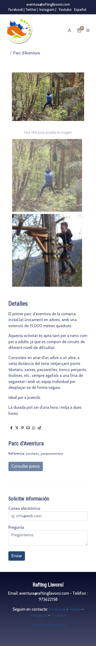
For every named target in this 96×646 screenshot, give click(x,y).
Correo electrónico (24, 508)
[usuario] (69, 30)
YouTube (58, 615)
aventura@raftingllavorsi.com (48, 4)
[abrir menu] (88, 30)
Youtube (65, 10)
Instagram (47, 10)
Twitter (30, 10)
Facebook (57, 609)
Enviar (16, 555)
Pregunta (16, 527)
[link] (19, 30)
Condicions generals (48, 625)
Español (79, 10)
